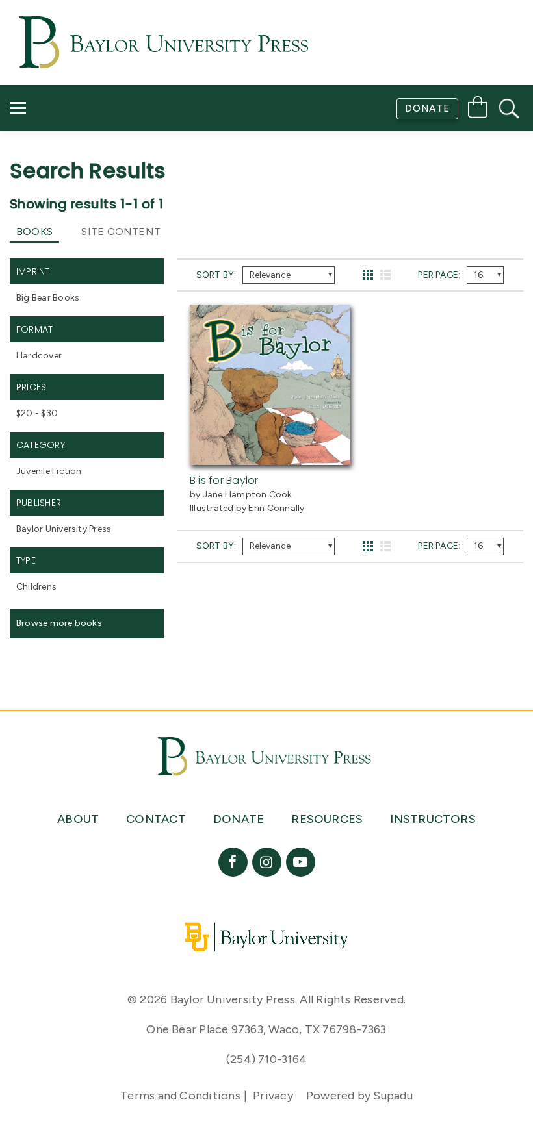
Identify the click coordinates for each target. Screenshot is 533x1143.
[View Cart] (478, 109)
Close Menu (272, 202)
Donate (427, 108)
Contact (46, 166)
